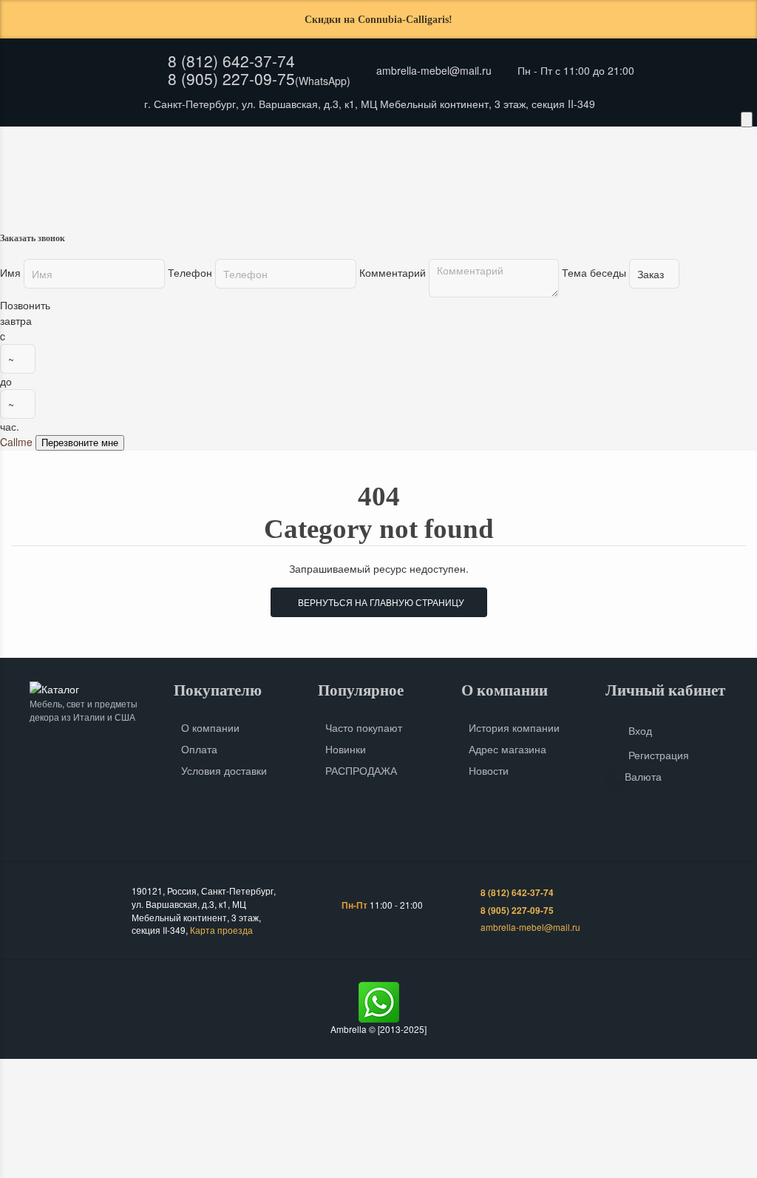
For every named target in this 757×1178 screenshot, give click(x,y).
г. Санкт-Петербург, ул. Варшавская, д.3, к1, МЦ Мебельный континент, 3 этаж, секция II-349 (369, 103)
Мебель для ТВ (386, 173)
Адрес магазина (507, 748)
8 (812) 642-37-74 (231, 61)
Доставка (129, 144)
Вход (640, 730)
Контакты (257, 144)
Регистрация (658, 754)
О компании (210, 727)
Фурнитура (693, 173)
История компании (514, 727)
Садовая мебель (592, 173)
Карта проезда (221, 929)
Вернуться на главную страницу (378, 602)
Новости (489, 770)
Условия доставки (224, 770)
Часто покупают (363, 727)
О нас (69, 144)
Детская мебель (277, 173)
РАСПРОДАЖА (361, 770)
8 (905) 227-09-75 (231, 78)
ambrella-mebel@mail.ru (434, 70)
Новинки (345, 748)
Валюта (643, 776)
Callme (16, 441)
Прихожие (178, 173)
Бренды (322, 144)
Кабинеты (93, 173)
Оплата (193, 144)
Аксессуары (486, 173)
